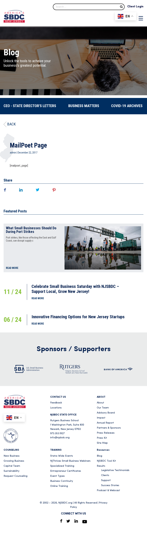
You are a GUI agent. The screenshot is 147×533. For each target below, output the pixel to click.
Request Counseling (15, 476)
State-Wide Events (61, 456)
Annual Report (105, 423)
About (100, 402)
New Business (12, 456)
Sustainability (11, 471)
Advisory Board (106, 413)
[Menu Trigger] (140, 18)
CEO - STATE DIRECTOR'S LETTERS (30, 106)
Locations (56, 407)
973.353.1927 (57, 433)
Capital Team (12, 466)
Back (11, 124)
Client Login (135, 6)
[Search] (121, 7)
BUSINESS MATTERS (83, 106)
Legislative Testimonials (115, 470)
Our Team (103, 407)
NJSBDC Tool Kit (106, 461)
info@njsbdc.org (60, 437)
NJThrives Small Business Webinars (70, 461)
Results (101, 466)
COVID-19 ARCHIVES (127, 106)
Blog (99, 456)
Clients (105, 475)
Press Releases (106, 433)
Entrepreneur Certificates (65, 471)
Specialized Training (62, 466)
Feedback (56, 402)
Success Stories (110, 485)
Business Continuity (61, 481)
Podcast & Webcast (108, 490)
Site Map (102, 443)
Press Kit (102, 438)
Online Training (59, 486)
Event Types (57, 476)
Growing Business (14, 461)
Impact (101, 418)
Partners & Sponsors (109, 428)
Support (106, 480)
